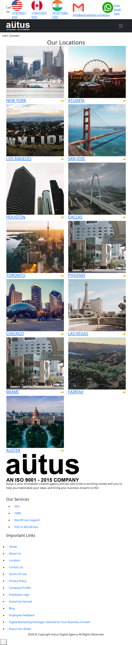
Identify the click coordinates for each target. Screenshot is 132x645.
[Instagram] (19, 495)
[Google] (8, 495)
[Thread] (27, 495)
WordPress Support (27, 520)
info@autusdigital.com (87, 15)
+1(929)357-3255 (19, 15)
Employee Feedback (22, 615)
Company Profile (20, 588)
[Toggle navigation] (121, 25)
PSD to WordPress (26, 527)
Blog (12, 608)
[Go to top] (3, 642)
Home (13, 547)
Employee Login (19, 595)
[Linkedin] (16, 495)
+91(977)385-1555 (60, 15)
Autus (106, 15)
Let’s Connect (11, 36)
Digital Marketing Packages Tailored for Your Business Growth (49, 622)
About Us (15, 553)
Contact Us (16, 567)
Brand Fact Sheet (20, 629)
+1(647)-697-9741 (39, 15)
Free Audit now (117, 10)
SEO (17, 506)
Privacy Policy (17, 581)
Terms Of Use (18, 574)
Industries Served (20, 601)
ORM (17, 513)
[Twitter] (23, 495)
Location (14, 560)
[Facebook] (12, 495)
